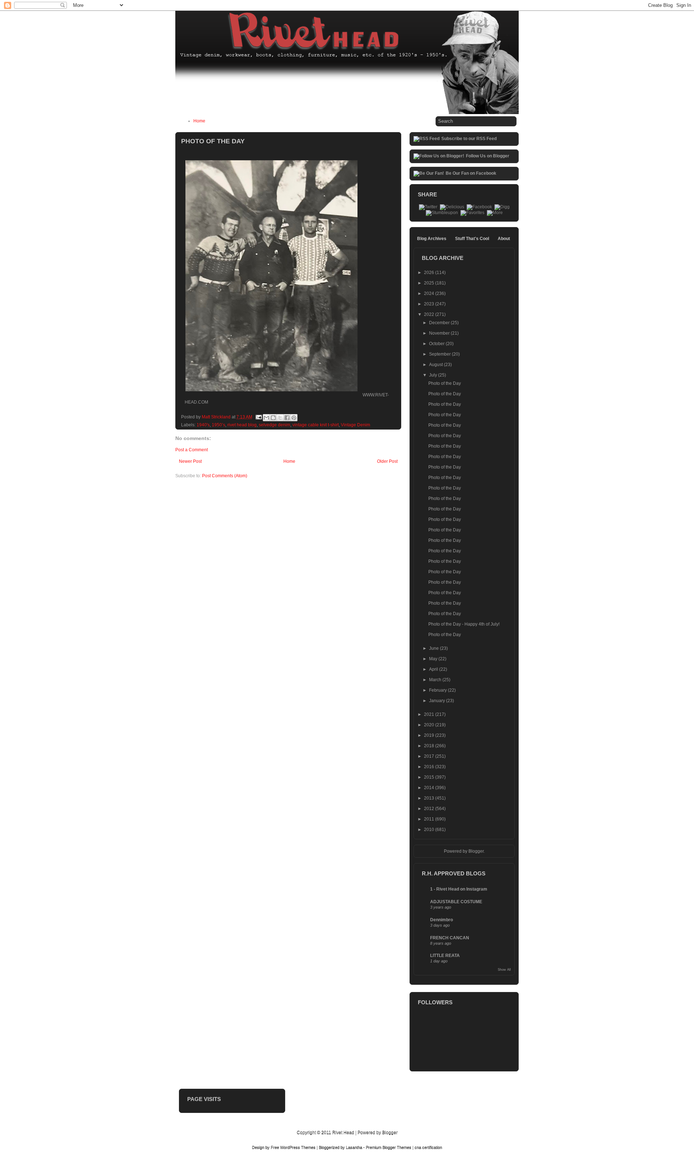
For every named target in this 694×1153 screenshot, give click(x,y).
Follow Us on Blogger (487, 155)
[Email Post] (258, 416)
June (434, 648)
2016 (429, 766)
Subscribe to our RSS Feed (469, 138)
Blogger (476, 851)
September (440, 354)
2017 (429, 756)
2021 (429, 714)
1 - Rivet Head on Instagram (458, 889)
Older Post (387, 461)
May (433, 658)
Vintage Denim (355, 424)
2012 (429, 808)
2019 (429, 735)
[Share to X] (280, 417)
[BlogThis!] (273, 417)
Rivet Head (343, 1132)
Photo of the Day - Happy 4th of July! (464, 624)
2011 (429, 819)
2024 (429, 293)
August (436, 364)
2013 (429, 798)
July (433, 375)
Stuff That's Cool (472, 238)
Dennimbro (441, 919)
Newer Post (190, 461)
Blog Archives (431, 238)
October (437, 343)
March (435, 679)
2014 (429, 787)
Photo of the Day (444, 383)
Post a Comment (191, 449)
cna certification (428, 1147)
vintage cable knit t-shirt (315, 424)
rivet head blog (242, 424)
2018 (429, 745)
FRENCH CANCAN (449, 937)
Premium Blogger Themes (388, 1147)
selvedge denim (274, 424)
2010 (429, 829)
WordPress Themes (298, 1147)
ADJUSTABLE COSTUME (456, 901)
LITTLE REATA (445, 955)
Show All (504, 969)
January (437, 700)
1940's (203, 424)
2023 (429, 303)
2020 (429, 724)
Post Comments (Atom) (224, 475)
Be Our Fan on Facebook (471, 173)
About (504, 238)
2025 (429, 283)
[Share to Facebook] (287, 417)
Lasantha (354, 1147)
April (434, 669)
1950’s (218, 424)
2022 (429, 314)
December (440, 322)
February (438, 690)
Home (199, 120)
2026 (429, 272)
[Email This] (266, 417)
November (440, 333)
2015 (429, 777)
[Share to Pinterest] (293, 417)
